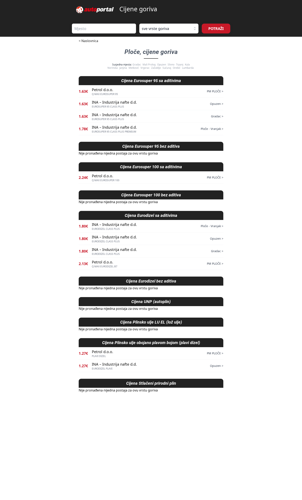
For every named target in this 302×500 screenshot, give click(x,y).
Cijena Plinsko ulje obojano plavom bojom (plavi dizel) (151, 342)
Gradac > (217, 116)
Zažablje (156, 68)
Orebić (176, 68)
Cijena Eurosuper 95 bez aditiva (151, 146)
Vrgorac (145, 68)
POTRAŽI (216, 28)
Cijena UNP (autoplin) (151, 301)
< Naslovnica (88, 41)
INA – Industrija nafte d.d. (114, 102)
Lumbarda (188, 68)
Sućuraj (167, 68)
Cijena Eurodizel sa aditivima (151, 215)
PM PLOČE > (215, 91)
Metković (134, 68)
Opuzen (161, 64)
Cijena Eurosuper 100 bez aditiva (151, 194)
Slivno (171, 64)
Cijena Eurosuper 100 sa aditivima (151, 166)
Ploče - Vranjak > (212, 129)
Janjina (123, 68)
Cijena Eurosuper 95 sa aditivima (151, 80)
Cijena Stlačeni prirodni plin (151, 383)
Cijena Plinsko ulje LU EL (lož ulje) (151, 322)
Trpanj (179, 64)
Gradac (137, 64)
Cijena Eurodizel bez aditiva (151, 281)
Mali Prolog (149, 64)
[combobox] (104, 28)
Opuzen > (216, 104)
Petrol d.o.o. (102, 89)
